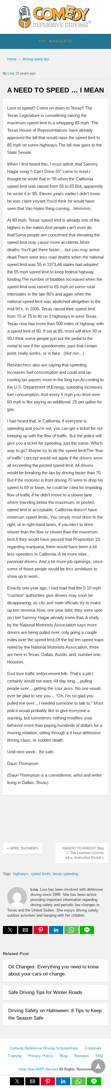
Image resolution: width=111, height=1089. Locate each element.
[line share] (87, 932)
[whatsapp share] (72, 932)
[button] (55, 41)
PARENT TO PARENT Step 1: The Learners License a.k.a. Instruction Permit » (83, 853)
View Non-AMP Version (38, 1069)
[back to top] (98, 1066)
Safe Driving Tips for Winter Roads (45, 992)
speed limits (41, 874)
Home (12, 59)
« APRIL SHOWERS (22, 848)
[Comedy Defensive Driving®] (56, 26)
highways (20, 874)
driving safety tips (35, 59)
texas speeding (65, 874)
